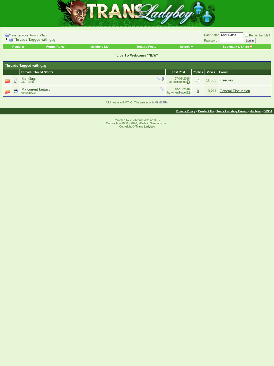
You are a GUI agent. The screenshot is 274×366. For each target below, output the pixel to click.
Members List (99, 46)
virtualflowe (28, 93)
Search (185, 46)
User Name (211, 34)
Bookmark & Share (236, 46)
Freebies (226, 80)
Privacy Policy (185, 111)
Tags (44, 35)
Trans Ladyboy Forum (23, 35)
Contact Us (206, 111)
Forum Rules (55, 46)
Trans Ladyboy (145, 126)
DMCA (268, 111)
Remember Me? (259, 35)
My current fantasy (36, 89)
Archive (255, 111)
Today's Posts (146, 46)
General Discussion (235, 91)
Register (18, 46)
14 (198, 80)
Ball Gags (29, 79)
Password (210, 40)
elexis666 (179, 81)
